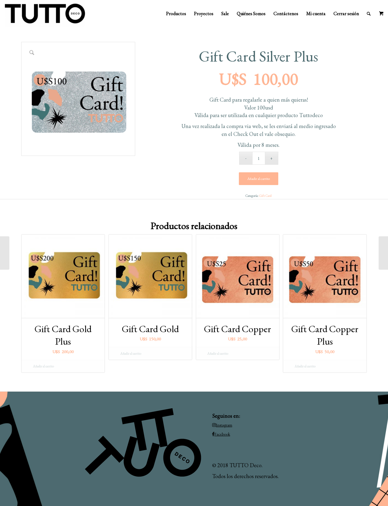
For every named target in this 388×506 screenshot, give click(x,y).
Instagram (224, 425)
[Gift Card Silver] (4, 253)
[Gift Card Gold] (383, 253)
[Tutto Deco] (45, 13)
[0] (381, 13)
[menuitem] (176, 13)
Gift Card (265, 196)
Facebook (222, 434)
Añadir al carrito (258, 178)
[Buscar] (369, 13)
